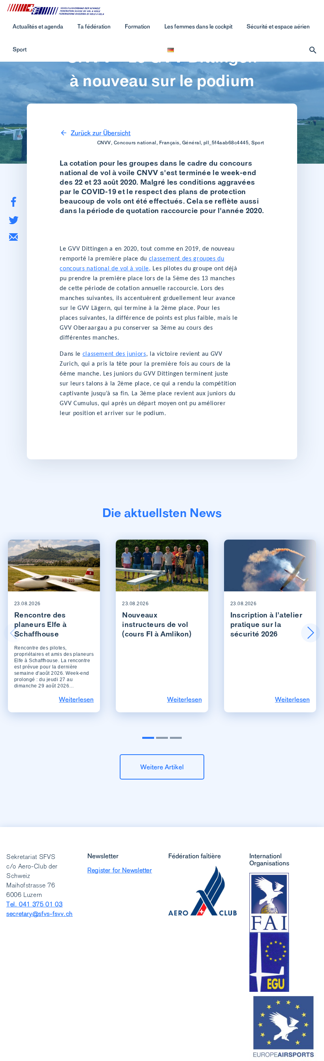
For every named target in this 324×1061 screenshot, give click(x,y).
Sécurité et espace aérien (278, 26)
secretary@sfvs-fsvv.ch (39, 914)
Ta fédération (94, 26)
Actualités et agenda (38, 26)
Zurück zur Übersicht (100, 133)
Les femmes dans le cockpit (198, 26)
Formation (137, 26)
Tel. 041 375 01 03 (34, 904)
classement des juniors (114, 354)
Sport (19, 49)
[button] (310, 632)
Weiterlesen (76, 699)
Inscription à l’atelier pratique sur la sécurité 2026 (266, 624)
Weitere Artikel (162, 767)
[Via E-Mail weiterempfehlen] (13, 237)
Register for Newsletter (119, 870)
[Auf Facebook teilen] (13, 202)
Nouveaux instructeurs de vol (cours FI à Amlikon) (156, 624)
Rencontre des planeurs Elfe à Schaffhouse (40, 624)
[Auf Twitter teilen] (14, 220)
